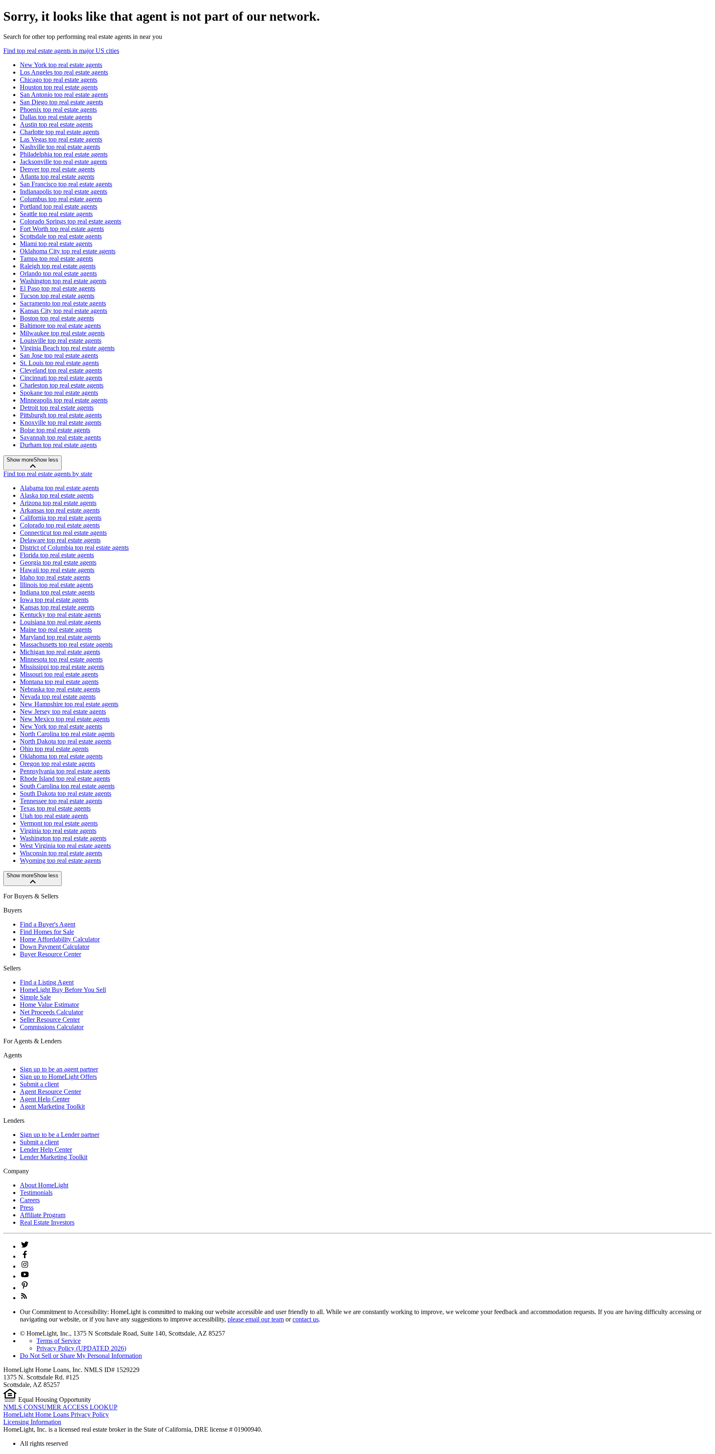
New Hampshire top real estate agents (69, 704)
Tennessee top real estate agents (61, 800)
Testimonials (36, 1192)
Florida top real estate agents (57, 554)
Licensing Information (32, 1421)
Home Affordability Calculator (60, 939)
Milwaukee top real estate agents (62, 333)
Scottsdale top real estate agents (61, 236)
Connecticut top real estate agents (63, 532)
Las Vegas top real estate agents (61, 139)
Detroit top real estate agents (57, 407)
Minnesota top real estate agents (61, 659)
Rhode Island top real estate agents (65, 778)
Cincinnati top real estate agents (61, 377)
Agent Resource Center (50, 1091)
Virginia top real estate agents (58, 830)
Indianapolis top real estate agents (63, 191)
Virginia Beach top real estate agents (67, 347)
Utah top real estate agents (54, 815)
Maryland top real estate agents (60, 636)
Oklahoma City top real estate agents (67, 251)
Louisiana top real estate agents (60, 622)
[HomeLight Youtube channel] (25, 1276)
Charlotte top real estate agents (59, 131)
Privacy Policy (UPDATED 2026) (81, 1348)
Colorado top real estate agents (60, 525)
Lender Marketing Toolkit (53, 1156)
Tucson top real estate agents (57, 295)
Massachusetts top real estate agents (66, 644)
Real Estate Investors (47, 1222)
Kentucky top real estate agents (60, 614)
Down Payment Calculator (54, 946)
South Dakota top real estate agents (65, 793)
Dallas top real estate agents (56, 116)
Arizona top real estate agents (58, 502)
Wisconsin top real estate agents (61, 853)
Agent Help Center (45, 1099)
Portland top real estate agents (58, 206)
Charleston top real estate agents (61, 385)
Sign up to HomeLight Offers (58, 1076)
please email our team (256, 1319)
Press (27, 1207)
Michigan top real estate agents (60, 651)
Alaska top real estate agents (57, 495)
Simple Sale (35, 997)
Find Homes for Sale (47, 931)
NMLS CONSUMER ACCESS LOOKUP (60, 1407)
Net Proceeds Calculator (51, 1012)
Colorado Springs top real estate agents (70, 221)
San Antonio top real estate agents (64, 94)
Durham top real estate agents (58, 444)
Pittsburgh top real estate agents (61, 415)
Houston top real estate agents (59, 87)
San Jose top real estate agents (59, 355)
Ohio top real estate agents (54, 748)
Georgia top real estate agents (58, 562)
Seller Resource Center (50, 1019)
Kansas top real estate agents (57, 607)
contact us (306, 1319)
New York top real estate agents (61, 64)
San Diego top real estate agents (61, 102)
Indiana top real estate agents (57, 592)
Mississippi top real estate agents (62, 666)
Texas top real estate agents (55, 808)
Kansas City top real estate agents (63, 310)
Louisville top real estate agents (60, 340)
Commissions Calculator (52, 1026)
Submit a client (39, 1084)
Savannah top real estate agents (60, 437)
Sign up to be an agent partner (59, 1069)
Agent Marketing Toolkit (52, 1106)
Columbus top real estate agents (61, 198)
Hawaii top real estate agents (57, 569)
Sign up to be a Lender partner (59, 1134)
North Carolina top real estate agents (67, 733)
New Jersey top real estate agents (63, 711)
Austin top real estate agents (56, 124)
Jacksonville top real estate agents (63, 161)
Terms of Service (58, 1340)
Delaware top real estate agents (60, 540)
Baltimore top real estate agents (60, 325)
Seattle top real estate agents (56, 213)
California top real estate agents (60, 517)
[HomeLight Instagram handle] (25, 1266)
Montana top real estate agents (59, 681)
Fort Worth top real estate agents (62, 228)
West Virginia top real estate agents (65, 845)
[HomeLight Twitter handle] (25, 1246)
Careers (30, 1200)
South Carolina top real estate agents (67, 786)
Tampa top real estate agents (56, 258)
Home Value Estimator (49, 1004)
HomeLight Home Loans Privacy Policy (56, 1414)
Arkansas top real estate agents (60, 510)
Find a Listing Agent (47, 982)
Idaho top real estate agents (55, 577)
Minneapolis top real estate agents (64, 400)
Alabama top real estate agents (59, 487)
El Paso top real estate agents (57, 288)
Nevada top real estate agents (58, 696)
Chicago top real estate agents (58, 79)
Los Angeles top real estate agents (64, 72)
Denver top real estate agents (57, 169)
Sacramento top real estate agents (63, 303)
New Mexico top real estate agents (65, 718)
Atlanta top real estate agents (57, 176)
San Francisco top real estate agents (66, 184)
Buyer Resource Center (50, 954)
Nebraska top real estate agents (60, 689)
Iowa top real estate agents (54, 599)
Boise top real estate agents (55, 429)
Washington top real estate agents (63, 280)
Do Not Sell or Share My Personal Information (81, 1355)
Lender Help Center (46, 1149)
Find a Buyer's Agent (47, 924)
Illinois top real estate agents (56, 584)
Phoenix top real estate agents (58, 109)
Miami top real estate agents (56, 243)
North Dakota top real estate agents (65, 741)
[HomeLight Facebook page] (25, 1256)
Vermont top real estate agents (59, 823)
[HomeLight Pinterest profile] (25, 1287)
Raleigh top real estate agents (58, 266)
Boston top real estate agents (57, 318)
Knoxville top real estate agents (60, 422)
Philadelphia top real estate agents (64, 154)
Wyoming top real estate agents (60, 860)
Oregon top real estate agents (57, 763)
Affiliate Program (42, 1214)
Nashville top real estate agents (60, 146)
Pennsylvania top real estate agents (65, 771)
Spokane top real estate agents (59, 392)
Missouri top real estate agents (59, 674)
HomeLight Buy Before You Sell (63, 989)
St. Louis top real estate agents (59, 362)
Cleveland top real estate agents (61, 370)
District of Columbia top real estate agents (74, 547)
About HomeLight (44, 1185)
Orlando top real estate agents (58, 273)
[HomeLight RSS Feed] (24, 1297)
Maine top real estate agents (56, 629)
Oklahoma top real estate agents (61, 756)
